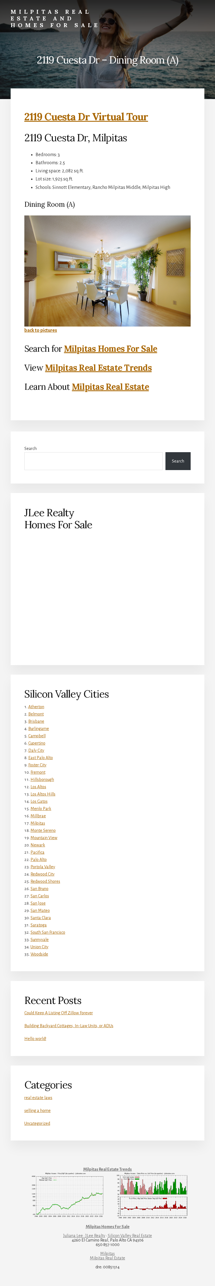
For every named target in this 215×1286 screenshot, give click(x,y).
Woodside (39, 954)
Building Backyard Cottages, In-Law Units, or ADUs (68, 1026)
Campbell (37, 736)
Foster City (37, 765)
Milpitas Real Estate (110, 386)
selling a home (37, 1110)
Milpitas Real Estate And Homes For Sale (55, 18)
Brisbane (36, 721)
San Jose (38, 903)
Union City (39, 947)
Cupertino (36, 743)
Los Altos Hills (43, 794)
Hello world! (35, 1038)
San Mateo (40, 910)
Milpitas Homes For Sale (110, 348)
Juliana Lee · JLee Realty (84, 1235)
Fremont (38, 772)
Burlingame (38, 728)
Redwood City (43, 874)
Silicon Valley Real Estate (130, 1235)
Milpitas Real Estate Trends (98, 367)
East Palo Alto (40, 757)
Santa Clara (41, 918)
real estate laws (38, 1097)
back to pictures (40, 330)
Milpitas (38, 823)
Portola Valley (43, 867)
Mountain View (44, 838)
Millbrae (38, 816)
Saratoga (39, 925)
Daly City (36, 750)
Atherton (36, 707)
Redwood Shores (45, 881)
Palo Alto (39, 859)
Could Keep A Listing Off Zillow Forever (58, 1013)
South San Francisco (48, 932)
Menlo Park (41, 808)
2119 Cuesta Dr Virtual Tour (86, 116)
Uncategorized (37, 1123)
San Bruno (39, 888)
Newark (38, 845)
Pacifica (38, 852)
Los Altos (38, 787)
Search (30, 448)
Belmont (36, 714)
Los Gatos (39, 801)
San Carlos (40, 896)
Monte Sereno (43, 830)
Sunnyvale (40, 939)
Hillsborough (42, 779)
